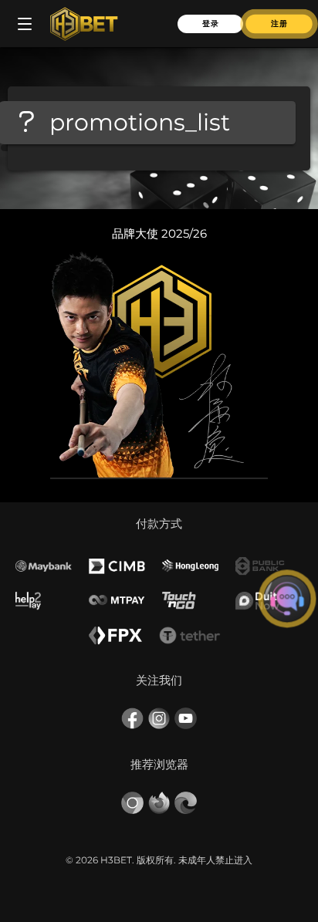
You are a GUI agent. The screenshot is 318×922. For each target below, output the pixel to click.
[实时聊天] (287, 599)
